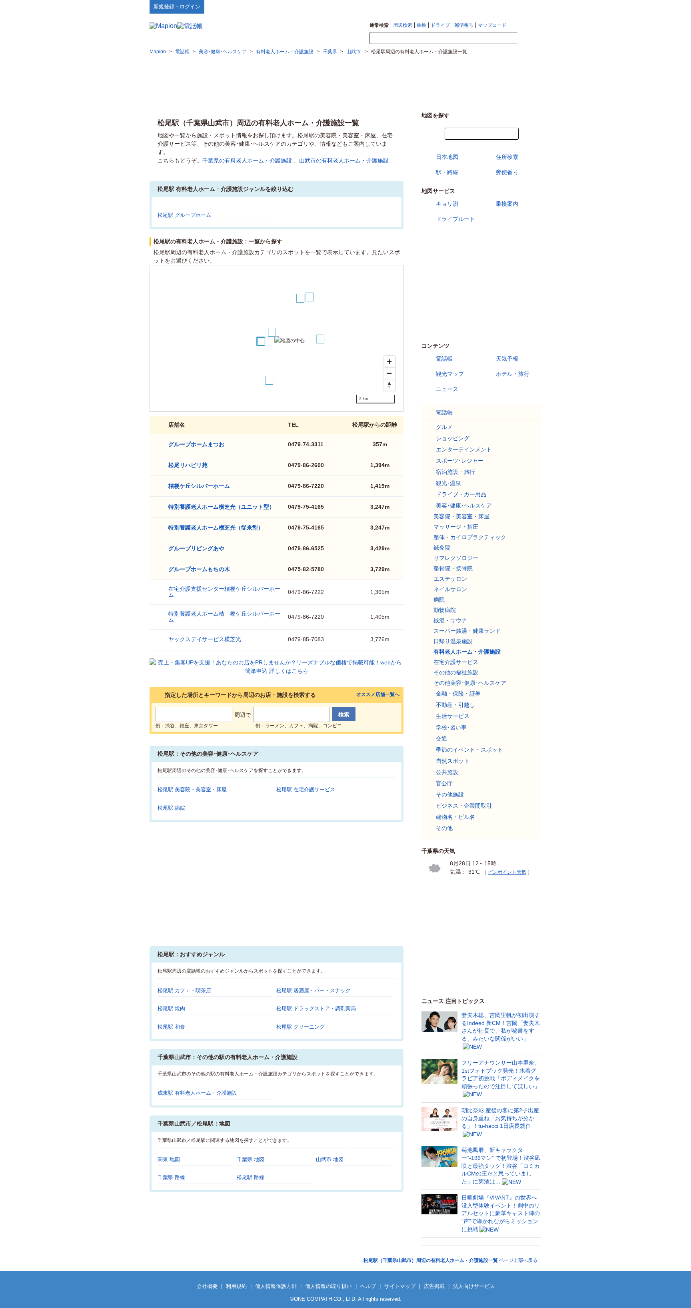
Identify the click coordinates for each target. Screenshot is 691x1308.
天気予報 (507, 358)
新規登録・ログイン (177, 7)
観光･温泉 (448, 483)
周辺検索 (402, 25)
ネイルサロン (450, 589)
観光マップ (450, 374)
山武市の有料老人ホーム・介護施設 (344, 160)
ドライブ (440, 25)
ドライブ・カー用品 (461, 494)
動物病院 (444, 610)
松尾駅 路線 (250, 1177)
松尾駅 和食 (171, 1027)
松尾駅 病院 (171, 808)
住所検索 (507, 157)
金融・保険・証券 (458, 693)
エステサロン (450, 579)
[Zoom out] (389, 373)
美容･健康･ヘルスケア (464, 505)
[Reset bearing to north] (389, 385)
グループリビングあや (196, 548)
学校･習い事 (451, 727)
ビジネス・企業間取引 (464, 805)
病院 (439, 599)
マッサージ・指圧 (455, 527)
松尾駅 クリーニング (300, 1027)
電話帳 (444, 358)
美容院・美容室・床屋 (461, 516)
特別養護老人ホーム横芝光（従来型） (216, 527)
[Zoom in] (389, 361)
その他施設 (450, 794)
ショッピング (452, 438)
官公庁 (444, 783)
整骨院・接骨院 (453, 568)
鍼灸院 (441, 547)
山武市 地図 (330, 1159)
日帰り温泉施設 (453, 641)
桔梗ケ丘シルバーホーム (199, 486)
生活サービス (452, 716)
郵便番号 (463, 25)
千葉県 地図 (250, 1159)
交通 (441, 738)
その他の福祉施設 (455, 672)
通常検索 (379, 25)
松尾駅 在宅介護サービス (305, 789)
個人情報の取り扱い (328, 1286)
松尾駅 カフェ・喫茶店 (184, 990)
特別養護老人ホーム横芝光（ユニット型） (221, 507)
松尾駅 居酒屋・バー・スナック (313, 990)
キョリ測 (447, 204)
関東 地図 (169, 1159)
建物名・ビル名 (455, 817)
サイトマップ (528, 6)
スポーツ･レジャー (459, 460)
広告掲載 (434, 1286)
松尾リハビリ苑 (188, 465)
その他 (444, 828)
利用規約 (236, 1286)
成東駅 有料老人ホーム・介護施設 (197, 1093)
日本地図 (447, 157)
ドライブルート (455, 219)
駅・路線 (447, 172)
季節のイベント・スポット (469, 749)
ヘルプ (503, 6)
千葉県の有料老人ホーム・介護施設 (247, 160)
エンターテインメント (464, 449)
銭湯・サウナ (450, 620)
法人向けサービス (474, 1286)
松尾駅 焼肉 (171, 1008)
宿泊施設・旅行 (455, 472)
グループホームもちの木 (199, 569)
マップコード (492, 25)
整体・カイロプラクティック (469, 537)
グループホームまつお (196, 444)
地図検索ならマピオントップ (462, 6)
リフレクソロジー (455, 558)
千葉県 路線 (171, 1177)
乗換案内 (507, 204)
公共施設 (447, 772)
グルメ (444, 427)
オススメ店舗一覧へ (377, 694)
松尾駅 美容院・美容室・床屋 (192, 789)
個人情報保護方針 (276, 1286)
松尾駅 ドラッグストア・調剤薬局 (316, 1008)
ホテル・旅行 (512, 374)
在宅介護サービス (455, 662)
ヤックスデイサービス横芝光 (204, 639)
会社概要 (207, 1286)
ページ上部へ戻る (450, 1260)
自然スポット (452, 761)
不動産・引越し (455, 705)
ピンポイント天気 (507, 872)
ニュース (447, 389)
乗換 (421, 25)
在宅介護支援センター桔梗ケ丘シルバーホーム (224, 592)
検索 (529, 38)
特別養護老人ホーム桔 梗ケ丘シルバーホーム (224, 616)
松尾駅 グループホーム (184, 215)
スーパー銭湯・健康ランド (467, 631)
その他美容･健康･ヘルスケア (469, 683)
